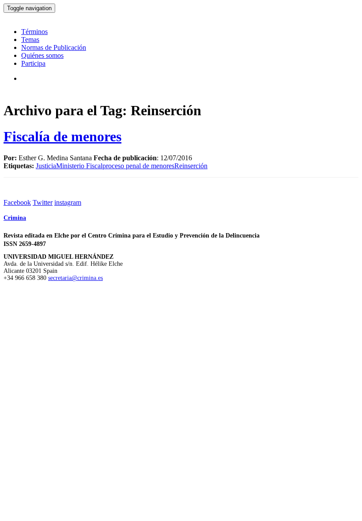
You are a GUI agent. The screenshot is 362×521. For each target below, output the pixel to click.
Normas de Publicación (53, 47)
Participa (33, 63)
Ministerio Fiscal (79, 166)
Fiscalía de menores (62, 136)
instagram (67, 202)
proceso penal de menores (138, 166)
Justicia (46, 166)
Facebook (17, 202)
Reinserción (190, 166)
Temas (30, 39)
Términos (34, 31)
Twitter (43, 202)
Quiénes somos (42, 55)
